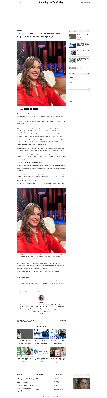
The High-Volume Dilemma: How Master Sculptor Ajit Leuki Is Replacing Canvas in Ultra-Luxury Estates (24, 342)
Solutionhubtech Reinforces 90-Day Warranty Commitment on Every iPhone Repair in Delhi (58, 342)
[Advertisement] (53, 14)
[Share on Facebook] (28, 109)
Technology (63, 25)
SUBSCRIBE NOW (85, 2)
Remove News (56, 388)
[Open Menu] (17, 2)
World (69, 25)
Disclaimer (56, 385)
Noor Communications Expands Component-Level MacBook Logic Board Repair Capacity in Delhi (41, 342)
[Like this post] (25, 109)
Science (51, 25)
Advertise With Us (57, 382)
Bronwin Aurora (81, 382)
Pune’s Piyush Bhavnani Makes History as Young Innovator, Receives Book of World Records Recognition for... (58, 359)
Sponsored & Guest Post (58, 389)
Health (41, 25)
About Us (56, 378)
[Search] (20, 2)
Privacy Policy (57, 381)
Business (27, 25)
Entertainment (34, 25)
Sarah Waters (41, 302)
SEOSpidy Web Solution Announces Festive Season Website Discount (83, 66)
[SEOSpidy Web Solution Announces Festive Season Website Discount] (41, 352)
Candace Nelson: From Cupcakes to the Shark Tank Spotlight (29, 291)
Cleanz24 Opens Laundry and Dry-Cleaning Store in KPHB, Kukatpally (83, 59)
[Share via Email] (36, 109)
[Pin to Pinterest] (34, 109)
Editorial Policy (57, 386)
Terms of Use (56, 384)
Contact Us (56, 379)
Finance (74, 25)
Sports (56, 25)
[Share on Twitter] (31, 109)
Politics (80, 25)
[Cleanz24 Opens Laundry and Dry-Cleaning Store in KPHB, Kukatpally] (25, 352)
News (46, 25)
